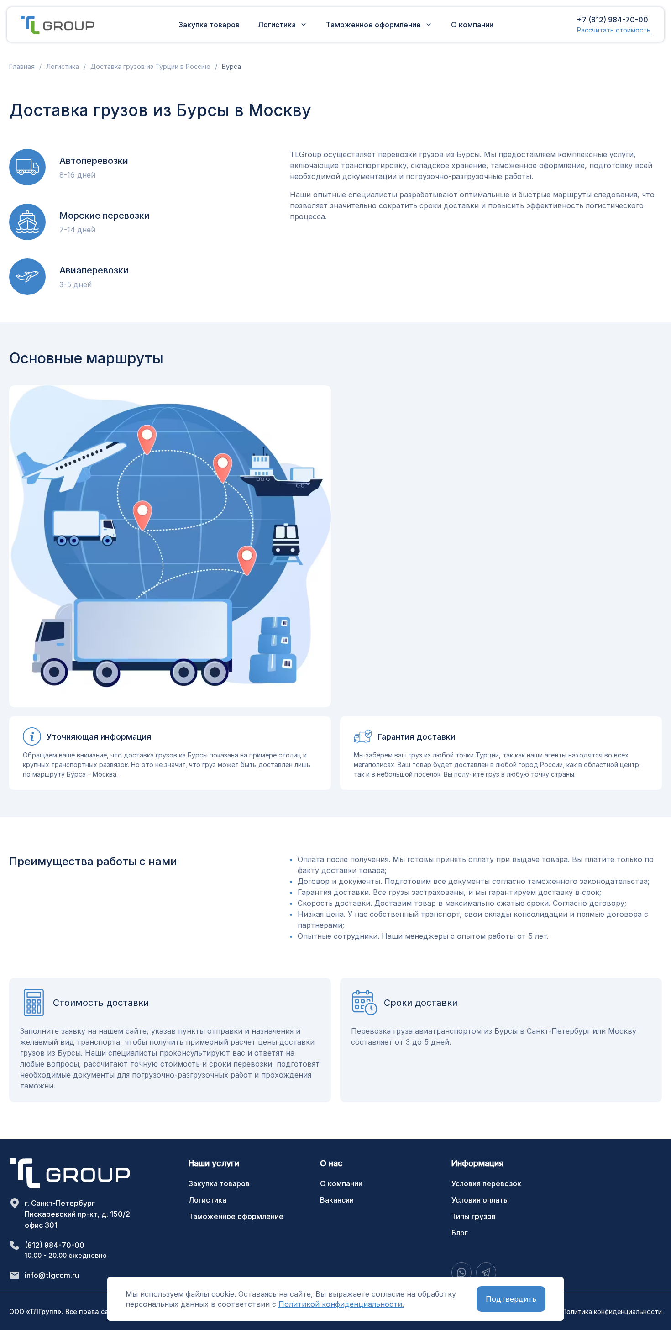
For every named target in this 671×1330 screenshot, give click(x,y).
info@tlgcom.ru (52, 1275)
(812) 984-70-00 (54, 1245)
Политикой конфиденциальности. (341, 1304)
